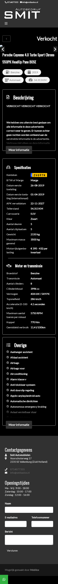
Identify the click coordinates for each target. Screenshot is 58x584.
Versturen (12, 550)
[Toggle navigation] (6, 23)
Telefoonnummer (40, 517)
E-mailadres (11, 517)
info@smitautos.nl (20, 472)
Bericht (9, 531)
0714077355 (17, 469)
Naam (8, 503)
